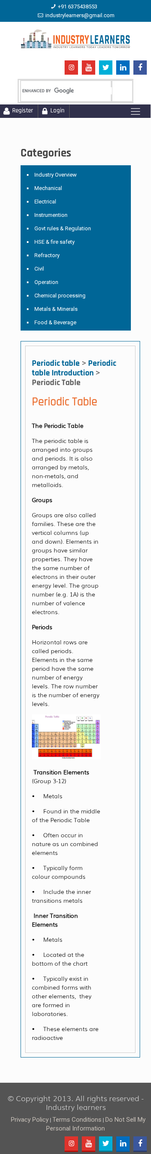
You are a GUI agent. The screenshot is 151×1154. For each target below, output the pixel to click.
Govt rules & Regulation (62, 228)
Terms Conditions (77, 1119)
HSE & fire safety (54, 242)
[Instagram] (71, 68)
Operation (46, 282)
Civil (39, 269)
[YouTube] (88, 68)
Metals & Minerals (56, 309)
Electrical (45, 201)
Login (57, 111)
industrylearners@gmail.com (80, 15)
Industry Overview (55, 175)
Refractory (47, 255)
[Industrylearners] (75, 38)
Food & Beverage (55, 322)
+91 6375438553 (77, 6)
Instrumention (51, 215)
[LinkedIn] (123, 68)
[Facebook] (140, 68)
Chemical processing (60, 295)
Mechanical (48, 188)
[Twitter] (105, 68)
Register (22, 111)
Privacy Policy (30, 1119)
